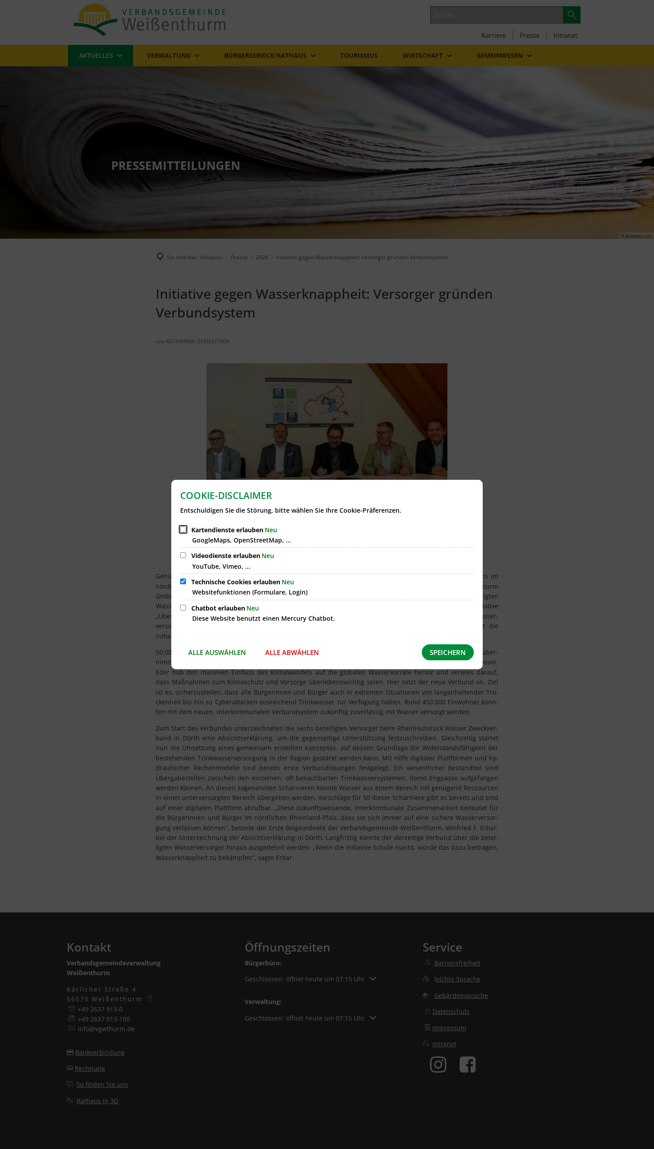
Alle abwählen (292, 652)
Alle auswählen (217, 652)
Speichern (448, 652)
